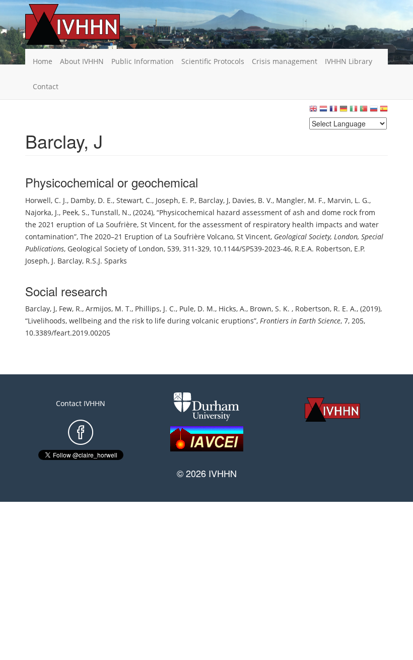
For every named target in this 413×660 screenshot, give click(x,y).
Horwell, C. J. (46, 200)
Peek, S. (75, 212)
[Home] (88, 24)
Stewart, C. (134, 200)
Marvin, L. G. (348, 200)
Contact (45, 86)
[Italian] (354, 111)
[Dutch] (323, 111)
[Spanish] (384, 111)
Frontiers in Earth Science (300, 320)
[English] (313, 111)
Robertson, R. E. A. (326, 308)
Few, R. (70, 308)
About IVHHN (82, 61)
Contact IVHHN (80, 403)
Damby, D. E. (92, 200)
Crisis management (284, 61)
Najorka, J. (42, 212)
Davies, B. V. (252, 200)
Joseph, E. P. (175, 200)
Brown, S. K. (271, 308)
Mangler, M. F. (300, 200)
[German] (343, 111)
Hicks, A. (232, 308)
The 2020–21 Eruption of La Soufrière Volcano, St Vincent (175, 236)
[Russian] (374, 111)
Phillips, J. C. (155, 308)
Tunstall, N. (110, 212)
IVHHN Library (348, 61)
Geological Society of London (115, 248)
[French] (333, 111)
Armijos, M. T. (108, 308)
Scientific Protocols (212, 61)
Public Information (142, 61)
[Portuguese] (364, 111)
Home (42, 61)
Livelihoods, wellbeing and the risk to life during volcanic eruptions (141, 320)
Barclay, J (213, 200)
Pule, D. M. (197, 308)
